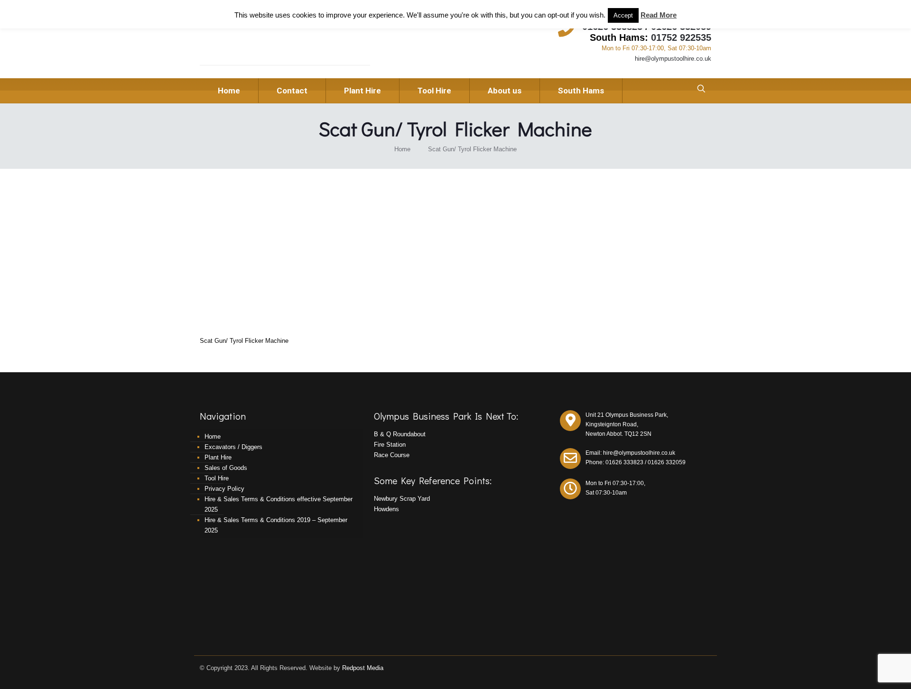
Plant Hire (218, 457)
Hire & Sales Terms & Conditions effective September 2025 (279, 504)
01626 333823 (624, 462)
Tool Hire (217, 478)
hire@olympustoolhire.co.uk (673, 58)
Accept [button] (623, 15)
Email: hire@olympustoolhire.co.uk (630, 453)
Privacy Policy (224, 488)
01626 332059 (667, 462)
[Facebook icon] (698, 667)
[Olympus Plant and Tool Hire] (265, 43)
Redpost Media (362, 667)
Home (402, 149)
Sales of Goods (226, 467)
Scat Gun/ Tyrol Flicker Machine (472, 149)
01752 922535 (681, 37)
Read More (659, 15)
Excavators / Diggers (233, 446)
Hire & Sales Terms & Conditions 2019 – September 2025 (276, 525)
